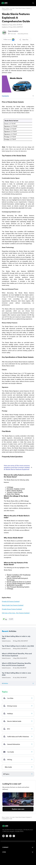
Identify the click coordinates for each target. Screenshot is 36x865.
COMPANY (5, 847)
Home (3, 8)
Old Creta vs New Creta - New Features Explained (15, 613)
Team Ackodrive (13, 31)
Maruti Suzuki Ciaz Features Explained (12, 605)
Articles (7, 8)
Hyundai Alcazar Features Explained (12, 609)
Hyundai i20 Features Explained (10, 601)
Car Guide (12, 8)
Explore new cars (18, 809)
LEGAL (4, 852)
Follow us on (7, 39)
